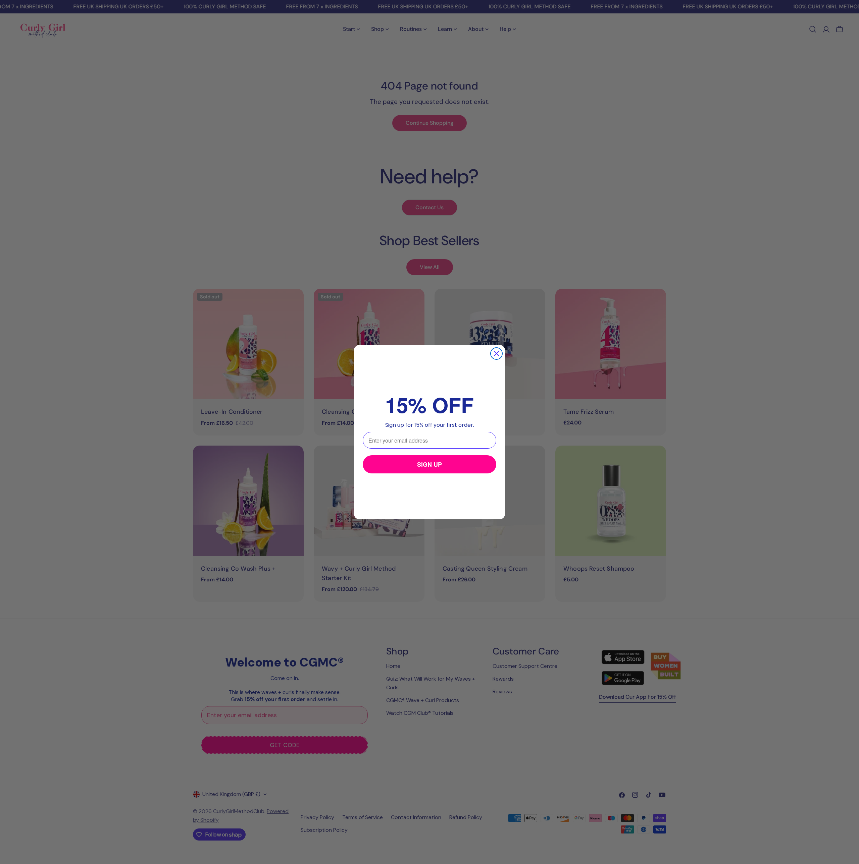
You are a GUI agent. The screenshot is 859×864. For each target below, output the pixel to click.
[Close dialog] (496, 353)
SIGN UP (429, 464)
